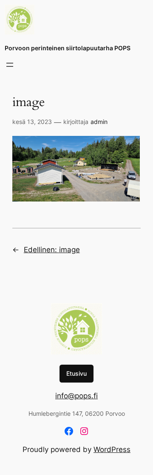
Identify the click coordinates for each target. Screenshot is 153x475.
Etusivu (76, 373)
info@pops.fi (76, 396)
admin (99, 121)
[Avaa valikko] (10, 65)
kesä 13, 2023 (32, 121)
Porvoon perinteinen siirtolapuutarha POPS (67, 48)
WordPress (112, 449)
